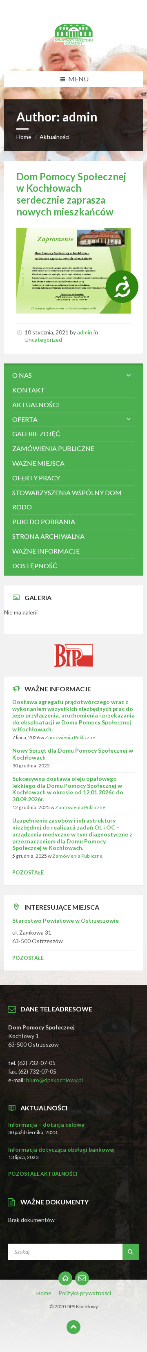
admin (84, 332)
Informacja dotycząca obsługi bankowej (61, 1149)
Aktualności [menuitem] (35, 404)
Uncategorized (43, 339)
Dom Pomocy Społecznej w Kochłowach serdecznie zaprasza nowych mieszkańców (71, 193)
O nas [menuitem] (22, 375)
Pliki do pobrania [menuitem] (43, 521)
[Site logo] (73, 54)
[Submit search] (130, 1252)
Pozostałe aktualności (43, 1174)
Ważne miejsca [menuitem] (38, 463)
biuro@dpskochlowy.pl (54, 1079)
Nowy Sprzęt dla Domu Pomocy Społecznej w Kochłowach (72, 754)
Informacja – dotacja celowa (46, 1124)
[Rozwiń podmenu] (128, 375)
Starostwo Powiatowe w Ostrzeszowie (65, 920)
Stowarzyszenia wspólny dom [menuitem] (67, 492)
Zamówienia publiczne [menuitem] (53, 448)
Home (23, 136)
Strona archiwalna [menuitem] (48, 536)
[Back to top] (73, 1327)
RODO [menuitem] (22, 507)
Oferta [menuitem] (25, 419)
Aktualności (54, 136)
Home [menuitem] (43, 1292)
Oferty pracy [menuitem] (36, 478)
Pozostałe (28, 873)
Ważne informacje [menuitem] (46, 551)
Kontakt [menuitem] (28, 390)
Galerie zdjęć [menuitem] (36, 433)
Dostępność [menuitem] (34, 565)
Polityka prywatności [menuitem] (84, 1292)
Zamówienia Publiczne (70, 737)
